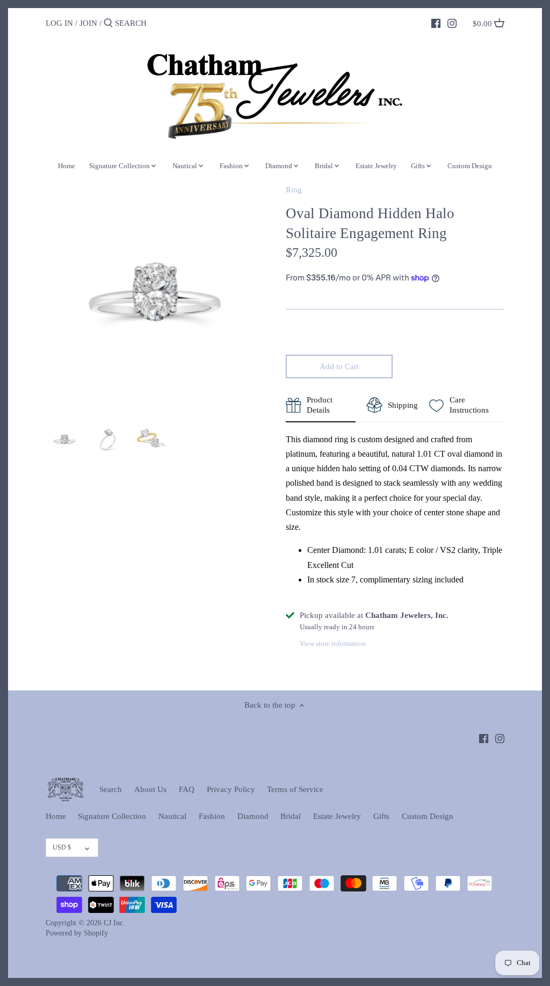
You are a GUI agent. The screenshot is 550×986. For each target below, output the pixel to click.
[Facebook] (435, 22)
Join (88, 23)
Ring (294, 189)
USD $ (62, 847)
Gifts (381, 816)
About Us (150, 789)
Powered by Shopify (77, 933)
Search (110, 789)
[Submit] (108, 23)
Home (56, 816)
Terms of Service (295, 789)
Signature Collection (112, 816)
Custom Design (427, 816)
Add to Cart (339, 366)
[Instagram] (452, 22)
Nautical (172, 816)
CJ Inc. (114, 923)
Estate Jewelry (337, 816)
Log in (59, 23)
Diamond (253, 816)
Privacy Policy (231, 789)
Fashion (212, 816)
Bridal (290, 816)
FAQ (186, 789)
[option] (64, 439)
